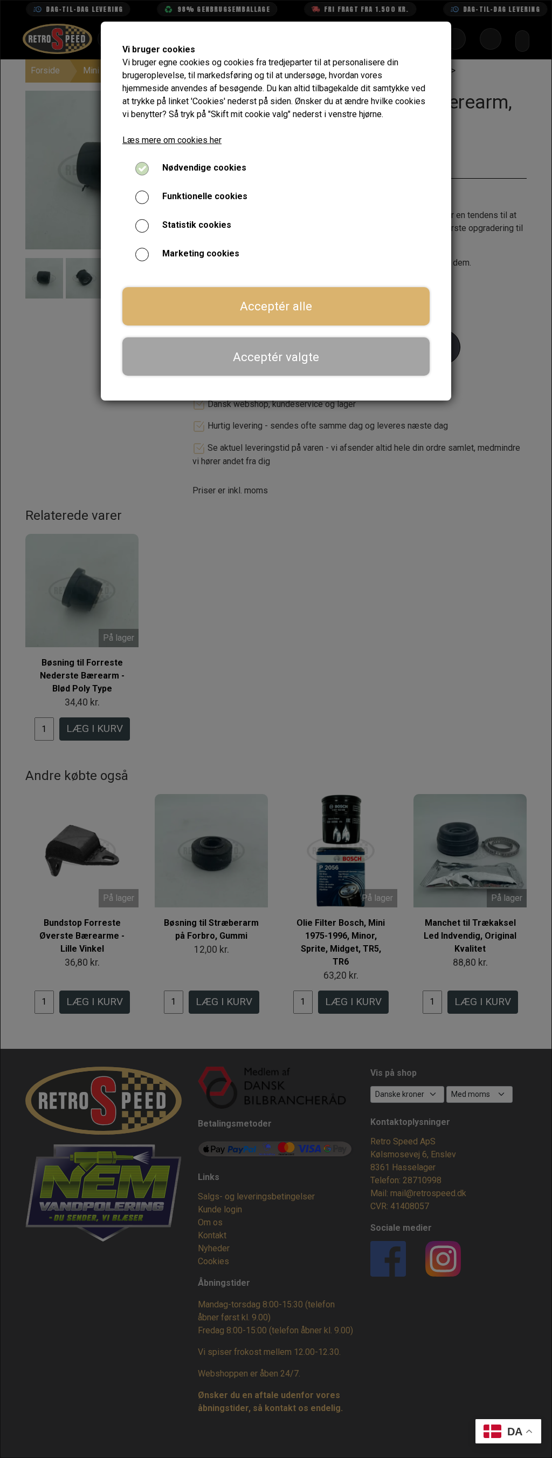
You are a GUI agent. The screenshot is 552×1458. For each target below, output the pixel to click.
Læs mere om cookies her (172, 140)
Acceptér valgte (276, 357)
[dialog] (276, 729)
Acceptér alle (276, 306)
